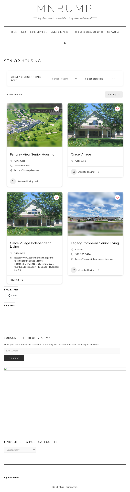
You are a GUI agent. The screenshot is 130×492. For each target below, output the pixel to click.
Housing (14, 279)
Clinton (79, 249)
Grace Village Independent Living (30, 244)
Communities (37, 32)
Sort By (112, 94)
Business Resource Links (89, 32)
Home (13, 32)
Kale (54, 487)
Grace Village (81, 154)
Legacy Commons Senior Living (95, 243)
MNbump (65, 8)
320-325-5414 (83, 254)
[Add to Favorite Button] (56, 108)
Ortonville (19, 160)
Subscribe (14, 358)
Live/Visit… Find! (60, 32)
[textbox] (94, 78)
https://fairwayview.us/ (26, 170)
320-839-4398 (22, 165)
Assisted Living (25, 181)
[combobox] (99, 78)
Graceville (80, 160)
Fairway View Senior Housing (32, 154)
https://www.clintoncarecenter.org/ (94, 258)
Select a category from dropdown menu (64, 78)
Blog (23, 32)
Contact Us (113, 32)
